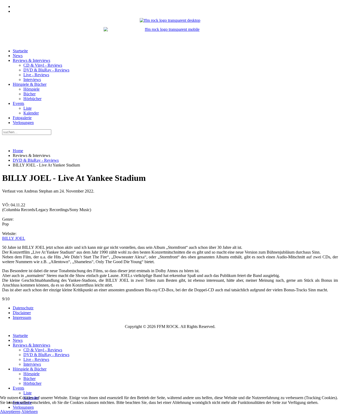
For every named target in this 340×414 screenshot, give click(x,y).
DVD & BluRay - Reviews (46, 70)
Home (18, 150)
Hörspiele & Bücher (29, 84)
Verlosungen (23, 122)
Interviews (32, 79)
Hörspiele (31, 89)
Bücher (29, 94)
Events (18, 103)
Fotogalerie (22, 118)
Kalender (31, 113)
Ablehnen (29, 411)
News (18, 55)
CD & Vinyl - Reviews (42, 65)
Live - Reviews (36, 74)
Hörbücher (32, 98)
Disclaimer (22, 312)
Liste (27, 108)
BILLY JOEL (13, 238)
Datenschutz (23, 308)
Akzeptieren (10, 411)
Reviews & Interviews (31, 60)
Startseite (20, 51)
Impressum (22, 317)
